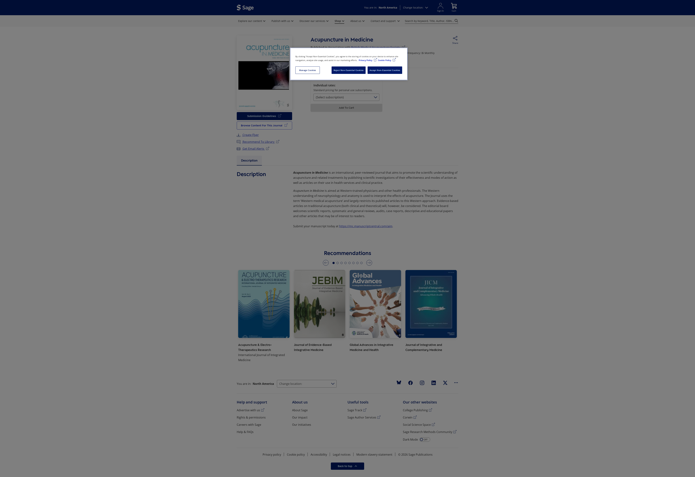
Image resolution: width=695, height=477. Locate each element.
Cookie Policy (385, 60)
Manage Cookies (307, 70)
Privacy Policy (366, 60)
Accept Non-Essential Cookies (385, 70)
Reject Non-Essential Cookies (349, 70)
